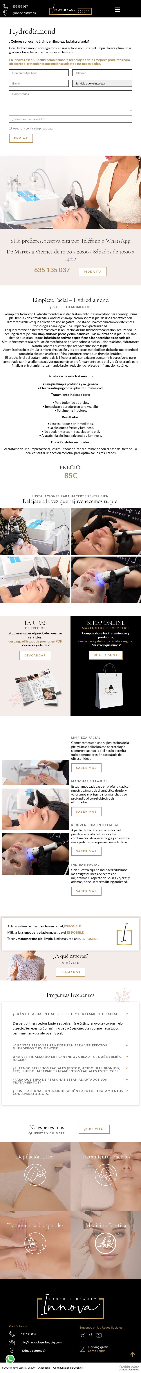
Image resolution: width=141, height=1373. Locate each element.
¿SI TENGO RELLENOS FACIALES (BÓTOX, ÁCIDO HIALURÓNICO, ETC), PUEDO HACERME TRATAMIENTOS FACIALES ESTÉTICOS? (66, 1069)
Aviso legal (44, 1367)
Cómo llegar (96, 1351)
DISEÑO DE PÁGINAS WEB (129, 1370)
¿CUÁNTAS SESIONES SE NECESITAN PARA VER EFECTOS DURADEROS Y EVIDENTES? (60, 1046)
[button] (70, 1014)
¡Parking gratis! (98, 1347)
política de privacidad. (39, 128)
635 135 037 (52, 269)
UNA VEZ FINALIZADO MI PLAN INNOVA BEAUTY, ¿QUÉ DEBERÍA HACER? (67, 1058)
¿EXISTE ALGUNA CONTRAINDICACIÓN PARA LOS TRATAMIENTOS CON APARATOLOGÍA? (68, 1092)
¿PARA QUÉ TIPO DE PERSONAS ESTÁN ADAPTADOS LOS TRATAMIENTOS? (60, 1081)
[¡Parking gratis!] (82, 1349)
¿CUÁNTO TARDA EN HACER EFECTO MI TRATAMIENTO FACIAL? (66, 1014)
